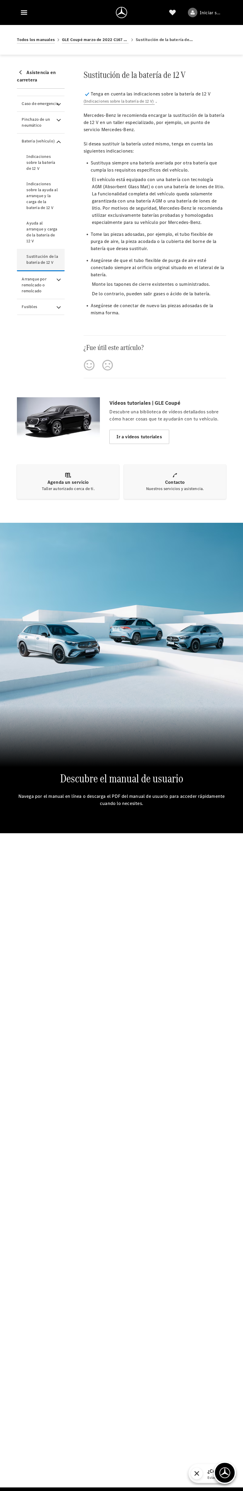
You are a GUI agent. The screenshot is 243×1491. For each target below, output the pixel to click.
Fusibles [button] (29, 307)
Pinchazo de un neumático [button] (36, 122)
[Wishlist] (172, 12)
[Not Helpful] (107, 365)
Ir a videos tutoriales (139, 437)
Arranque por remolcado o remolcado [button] (34, 285)
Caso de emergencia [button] (40, 103)
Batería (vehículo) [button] (38, 141)
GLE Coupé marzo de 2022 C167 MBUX (95, 40)
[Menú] (24, 12)
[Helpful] (89, 365)
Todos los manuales (36, 40)
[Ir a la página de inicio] (121, 12)
